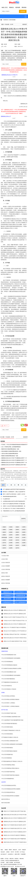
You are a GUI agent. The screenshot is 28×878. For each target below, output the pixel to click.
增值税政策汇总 (7, 592)
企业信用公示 (11, 854)
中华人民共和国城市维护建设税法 (9, 723)
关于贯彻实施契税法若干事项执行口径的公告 (11, 761)
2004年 (17, 532)
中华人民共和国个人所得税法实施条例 (10, 706)
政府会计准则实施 (5, 583)
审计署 (12, 851)
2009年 (23, 534)
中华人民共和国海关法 (6, 685)
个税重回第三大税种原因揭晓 (9, 19)
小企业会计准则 (5, 555)
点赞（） (6, 425)
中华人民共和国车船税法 (7, 747)
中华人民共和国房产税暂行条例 (8, 713)
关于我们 (7, 858)
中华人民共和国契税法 (6, 758)
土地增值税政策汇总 (7, 602)
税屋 (2, 24)
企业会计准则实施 (5, 569)
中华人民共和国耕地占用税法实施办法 (10, 768)
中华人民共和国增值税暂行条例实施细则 (10, 658)
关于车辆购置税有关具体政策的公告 (9, 682)
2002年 (4, 532)
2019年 (11, 24)
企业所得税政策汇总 (20, 592)
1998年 (4, 529)
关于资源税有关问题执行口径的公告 (9, 737)
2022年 (10, 545)
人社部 (19, 849)
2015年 (17, 540)
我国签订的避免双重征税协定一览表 (9, 455)
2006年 (4, 534)
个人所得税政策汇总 (7, 595)
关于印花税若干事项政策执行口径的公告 (10, 730)
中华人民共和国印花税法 (7, 727)
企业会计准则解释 (5, 566)
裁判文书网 (17, 854)
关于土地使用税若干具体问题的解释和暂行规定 (12, 720)
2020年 (23, 542)
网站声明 (12, 858)
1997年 (23, 527)
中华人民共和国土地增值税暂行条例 (9, 740)
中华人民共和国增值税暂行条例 (8, 654)
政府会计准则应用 (5, 576)
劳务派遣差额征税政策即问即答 (9, 496)
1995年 (10, 527)
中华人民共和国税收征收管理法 (8, 785)
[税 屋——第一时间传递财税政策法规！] (14, 3)
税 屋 (5, 44)
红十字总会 (22, 851)
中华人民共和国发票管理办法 (8, 792)
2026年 (10, 548)
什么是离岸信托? (6, 498)
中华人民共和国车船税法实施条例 (9, 751)
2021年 (4, 545)
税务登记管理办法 (5, 799)
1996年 (17, 527)
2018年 (10, 542)
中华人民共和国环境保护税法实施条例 (10, 775)
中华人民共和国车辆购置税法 (8, 678)
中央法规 (7, 24)
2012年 (23, 537)
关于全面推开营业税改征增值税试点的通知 (11, 668)
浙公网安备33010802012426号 (7, 866)
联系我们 (17, 858)
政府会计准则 (4, 572)
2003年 (10, 532)
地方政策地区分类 (20, 598)
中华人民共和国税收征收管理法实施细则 (10, 788)
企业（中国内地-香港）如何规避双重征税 (11, 446)
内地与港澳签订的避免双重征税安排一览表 (11, 451)
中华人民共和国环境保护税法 (8, 771)
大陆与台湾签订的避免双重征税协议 (9, 453)
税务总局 (15, 849)
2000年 (17, 529)
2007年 (10, 534)
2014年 (10, 540)
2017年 (4, 542)
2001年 (23, 529)
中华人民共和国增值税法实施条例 (9, 665)
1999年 (10, 529)
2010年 (10, 537)
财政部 (6, 849)
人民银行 (8, 851)
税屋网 (2, 858)
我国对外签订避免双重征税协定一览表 (10, 449)
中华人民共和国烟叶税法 (7, 754)
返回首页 (24, 24)
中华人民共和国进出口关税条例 (8, 689)
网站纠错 (22, 858)
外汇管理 (17, 851)
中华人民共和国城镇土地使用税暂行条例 (10, 716)
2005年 (23, 532)
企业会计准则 (4, 559)
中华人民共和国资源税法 (7, 733)
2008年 (17, 534)
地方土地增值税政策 (20, 602)
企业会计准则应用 (5, 562)
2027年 (17, 548)
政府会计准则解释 (5, 579)
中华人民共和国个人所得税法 (8, 702)
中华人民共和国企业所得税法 (8, 696)
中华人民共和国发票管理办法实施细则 (10, 795)
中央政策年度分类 (20, 595)
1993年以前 (4, 537)
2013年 (4, 540)
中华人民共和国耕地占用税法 (8, 764)
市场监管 (24, 849)
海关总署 (3, 851)
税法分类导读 (7, 598)
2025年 (4, 548)
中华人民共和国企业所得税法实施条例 (10, 699)
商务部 (10, 849)
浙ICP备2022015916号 (20, 866)
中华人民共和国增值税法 (7, 661)
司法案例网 (23, 854)
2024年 (23, 545)
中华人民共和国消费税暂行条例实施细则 (10, 675)
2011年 (17, 537)
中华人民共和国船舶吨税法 (7, 778)
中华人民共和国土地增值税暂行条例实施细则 (11, 744)
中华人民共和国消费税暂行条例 (8, 671)
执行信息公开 (4, 854)
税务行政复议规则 (5, 802)
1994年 (4, 527)
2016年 (23, 540)
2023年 (17, 545)
